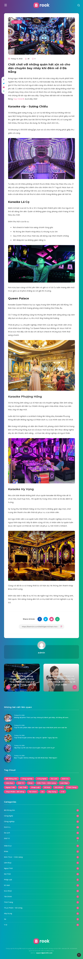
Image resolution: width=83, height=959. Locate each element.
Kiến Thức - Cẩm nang (46, 783)
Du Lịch (54, 779)
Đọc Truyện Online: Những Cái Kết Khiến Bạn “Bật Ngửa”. (35, 758)
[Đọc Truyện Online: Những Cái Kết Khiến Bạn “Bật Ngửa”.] (8, 758)
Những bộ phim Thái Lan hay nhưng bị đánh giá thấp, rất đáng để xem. (41, 717)
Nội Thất (23, 787)
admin (41, 652)
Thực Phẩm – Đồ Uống (13, 908)
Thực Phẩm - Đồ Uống (15, 792)
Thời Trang (71, 787)
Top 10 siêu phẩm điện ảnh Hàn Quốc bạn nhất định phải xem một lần (40, 727)
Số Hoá (47, 787)
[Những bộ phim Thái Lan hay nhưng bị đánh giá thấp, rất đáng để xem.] (8, 718)
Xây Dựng (52, 792)
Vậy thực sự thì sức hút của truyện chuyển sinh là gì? (34, 747)
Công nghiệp (27, 779)
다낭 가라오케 (18, 99)
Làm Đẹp (64, 783)
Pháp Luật (35, 787)
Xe (42, 792)
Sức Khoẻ (59, 787)
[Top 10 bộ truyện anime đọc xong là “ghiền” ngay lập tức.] (8, 738)
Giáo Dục (9, 783)
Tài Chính (33, 792)
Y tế (62, 792)
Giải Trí (17, 22)
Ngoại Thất (10, 787)
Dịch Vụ (65, 779)
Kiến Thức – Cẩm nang (13, 857)
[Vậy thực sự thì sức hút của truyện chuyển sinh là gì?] (8, 748)
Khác (31, 783)
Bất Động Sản (11, 779)
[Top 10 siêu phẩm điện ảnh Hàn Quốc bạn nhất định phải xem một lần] (8, 728)
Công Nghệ (41, 779)
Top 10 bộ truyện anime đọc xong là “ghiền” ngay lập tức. (36, 737)
